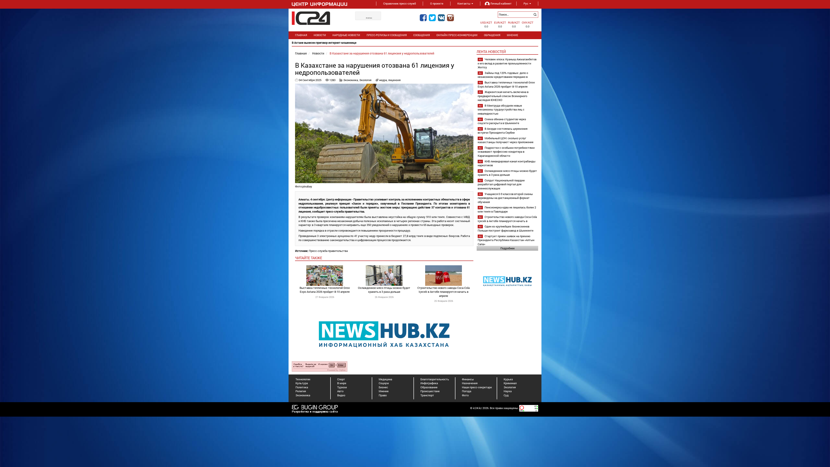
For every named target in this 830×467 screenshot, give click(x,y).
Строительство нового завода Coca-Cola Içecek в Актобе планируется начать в (507, 219)
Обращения (492, 35)
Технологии (302, 379)
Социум (384, 383)
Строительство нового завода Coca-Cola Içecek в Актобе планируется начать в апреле (443, 292)
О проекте (436, 3)
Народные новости (346, 35)
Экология (365, 80)
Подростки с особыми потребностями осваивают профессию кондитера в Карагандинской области (506, 152)
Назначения (469, 383)
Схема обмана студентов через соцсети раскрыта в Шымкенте (502, 121)
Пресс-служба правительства (328, 251)
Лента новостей (491, 51)
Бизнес (383, 387)
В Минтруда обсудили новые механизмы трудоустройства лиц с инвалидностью (501, 109)
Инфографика (429, 383)
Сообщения (421, 35)
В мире (341, 383)
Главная (301, 35)
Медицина (385, 379)
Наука (508, 391)
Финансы (468, 379)
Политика (301, 387)
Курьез (508, 379)
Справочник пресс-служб (399, 3)
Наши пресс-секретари (477, 387)
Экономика (302, 395)
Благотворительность (434, 379)
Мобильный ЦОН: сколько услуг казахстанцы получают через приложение (505, 140)
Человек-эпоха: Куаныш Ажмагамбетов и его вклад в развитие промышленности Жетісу (507, 63)
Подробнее (507, 248)
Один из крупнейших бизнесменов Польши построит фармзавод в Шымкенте (505, 228)
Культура (301, 383)
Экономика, (351, 80)
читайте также (308, 258)
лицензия (394, 80)
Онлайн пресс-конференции (456, 35)
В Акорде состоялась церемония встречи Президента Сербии (502, 131)
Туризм (342, 387)
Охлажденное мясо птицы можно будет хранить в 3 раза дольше (384, 290)
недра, (383, 80)
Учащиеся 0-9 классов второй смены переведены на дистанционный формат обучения (505, 198)
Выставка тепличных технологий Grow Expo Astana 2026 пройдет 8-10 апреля (325, 290)
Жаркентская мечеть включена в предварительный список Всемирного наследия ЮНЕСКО (503, 96)
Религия (300, 391)
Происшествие (430, 391)
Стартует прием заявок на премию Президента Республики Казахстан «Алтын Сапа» (506, 240)
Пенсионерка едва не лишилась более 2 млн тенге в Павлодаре (507, 209)
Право (383, 395)
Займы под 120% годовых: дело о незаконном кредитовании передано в (503, 75)
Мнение (512, 35)
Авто (340, 391)
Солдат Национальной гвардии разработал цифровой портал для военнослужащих (501, 184)
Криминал (510, 383)
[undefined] (319, 366)
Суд (506, 395)
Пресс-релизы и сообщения (387, 35)
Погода (466, 391)
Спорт (341, 379)
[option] (415, 43)
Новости (320, 35)
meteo (369, 18)
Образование (428, 387)
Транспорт (427, 395)
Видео (341, 395)
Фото (465, 395)
